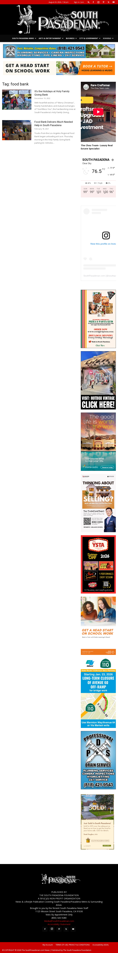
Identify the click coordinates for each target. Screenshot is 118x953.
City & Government (88, 38)
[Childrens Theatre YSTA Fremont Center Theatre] (98, 592)
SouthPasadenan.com (94, 275)
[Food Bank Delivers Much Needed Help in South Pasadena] (16, 130)
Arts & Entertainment (50, 38)
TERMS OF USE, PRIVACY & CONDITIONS (73, 944)
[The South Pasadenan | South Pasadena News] (59, 19)
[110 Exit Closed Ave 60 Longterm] (98, 727)
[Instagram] (98, 2)
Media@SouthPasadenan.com (59, 921)
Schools (107, 38)
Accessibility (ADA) (100, 944)
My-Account (48, 944)
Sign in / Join (79, 2)
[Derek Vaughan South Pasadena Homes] (97, 848)
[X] (108, 2)
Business (70, 38)
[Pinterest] (103, 2)
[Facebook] (93, 2)
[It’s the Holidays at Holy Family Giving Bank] (16, 100)
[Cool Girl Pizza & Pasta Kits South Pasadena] (98, 347)
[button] (88, 2)
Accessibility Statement (59, 924)
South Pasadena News (23, 38)
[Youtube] (113, 2)
